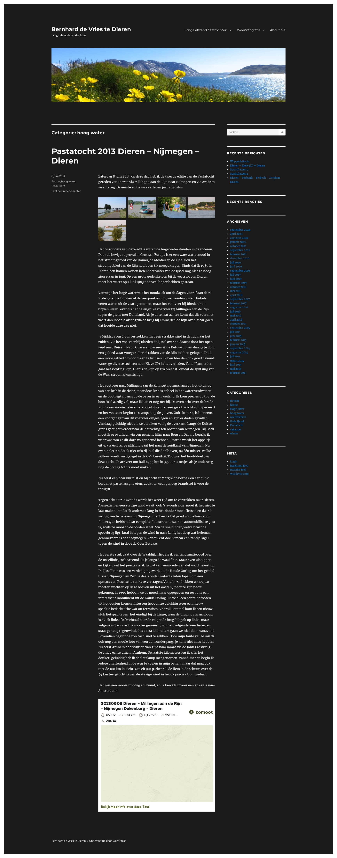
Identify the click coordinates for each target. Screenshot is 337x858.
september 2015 (240, 328)
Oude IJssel (237, 421)
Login (233, 461)
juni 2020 (236, 266)
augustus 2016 (239, 307)
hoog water (68, 181)
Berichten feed (239, 465)
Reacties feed (238, 469)
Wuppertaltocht (240, 161)
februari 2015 (238, 340)
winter (234, 433)
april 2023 (236, 234)
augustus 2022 (239, 238)
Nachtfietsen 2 (239, 169)
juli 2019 (235, 274)
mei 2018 (235, 291)
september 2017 (240, 299)
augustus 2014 (239, 352)
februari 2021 (238, 254)
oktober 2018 (238, 287)
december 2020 (239, 258)
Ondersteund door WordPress (107, 841)
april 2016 (236, 319)
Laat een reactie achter (66, 191)
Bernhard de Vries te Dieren (91, 29)
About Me (278, 30)
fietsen (55, 181)
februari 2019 (238, 283)
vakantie (235, 429)
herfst (234, 405)
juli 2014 (235, 356)
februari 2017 (238, 303)
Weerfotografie (248, 30)
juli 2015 (235, 332)
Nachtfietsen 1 (239, 173)
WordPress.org (239, 474)
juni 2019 (236, 278)
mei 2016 (235, 315)
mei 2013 (235, 368)
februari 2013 (238, 372)
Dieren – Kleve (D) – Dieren (247, 165)
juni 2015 (235, 336)
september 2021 (240, 250)
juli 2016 (235, 311)
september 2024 (240, 229)
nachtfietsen (238, 417)
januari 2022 (238, 242)
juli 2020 (235, 262)
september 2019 (240, 270)
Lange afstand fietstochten (206, 30)
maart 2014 (237, 360)
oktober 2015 (238, 323)
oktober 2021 (238, 246)
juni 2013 (235, 364)
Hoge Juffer (237, 409)
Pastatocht (58, 185)
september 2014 (240, 348)
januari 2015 (237, 344)
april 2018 (236, 295)
